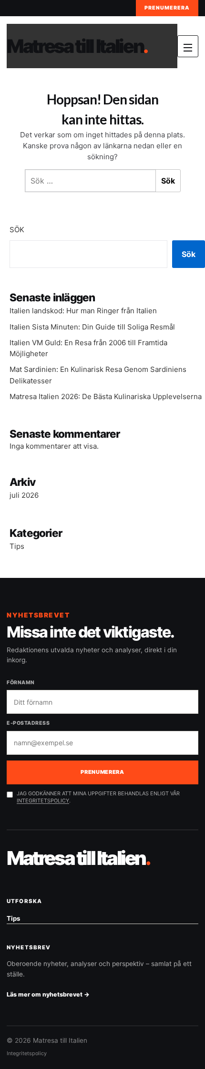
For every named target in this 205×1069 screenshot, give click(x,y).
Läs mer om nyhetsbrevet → (48, 994)
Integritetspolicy (27, 1053)
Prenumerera (167, 8)
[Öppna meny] (187, 46)
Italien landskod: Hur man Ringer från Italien (83, 310)
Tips (17, 546)
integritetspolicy (43, 800)
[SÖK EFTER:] (90, 180)
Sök (17, 229)
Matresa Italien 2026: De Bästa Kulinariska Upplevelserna (106, 396)
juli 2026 (24, 495)
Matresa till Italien (77, 46)
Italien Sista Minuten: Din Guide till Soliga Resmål (92, 326)
